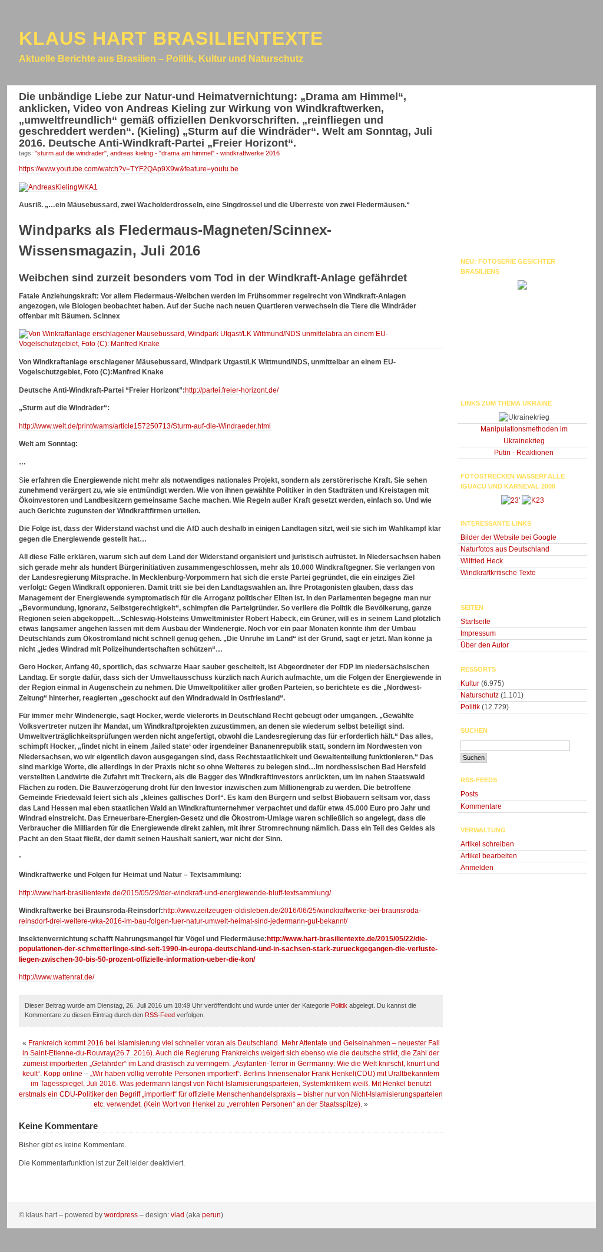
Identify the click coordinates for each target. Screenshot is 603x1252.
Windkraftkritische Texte (498, 573)
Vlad (177, 1215)
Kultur (469, 683)
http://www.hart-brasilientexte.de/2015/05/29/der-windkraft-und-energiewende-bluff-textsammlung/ (175, 893)
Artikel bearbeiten (488, 856)
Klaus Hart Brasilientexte (171, 38)
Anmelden (476, 868)
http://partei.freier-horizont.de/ (232, 390)
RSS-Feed (160, 1014)
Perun (211, 1215)
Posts (469, 794)
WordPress (121, 1215)
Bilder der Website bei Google (508, 537)
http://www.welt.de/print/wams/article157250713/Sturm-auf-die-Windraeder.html (145, 426)
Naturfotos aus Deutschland (504, 549)
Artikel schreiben (487, 844)
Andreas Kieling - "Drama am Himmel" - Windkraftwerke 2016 (195, 153)
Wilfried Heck (481, 561)
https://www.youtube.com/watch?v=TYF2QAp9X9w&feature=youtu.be (128, 169)
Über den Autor (484, 645)
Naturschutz (479, 695)
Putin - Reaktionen (524, 453)
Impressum (478, 633)
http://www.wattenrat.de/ (56, 977)
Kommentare (481, 806)
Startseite (475, 621)
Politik (339, 1005)
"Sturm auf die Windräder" (71, 153)
